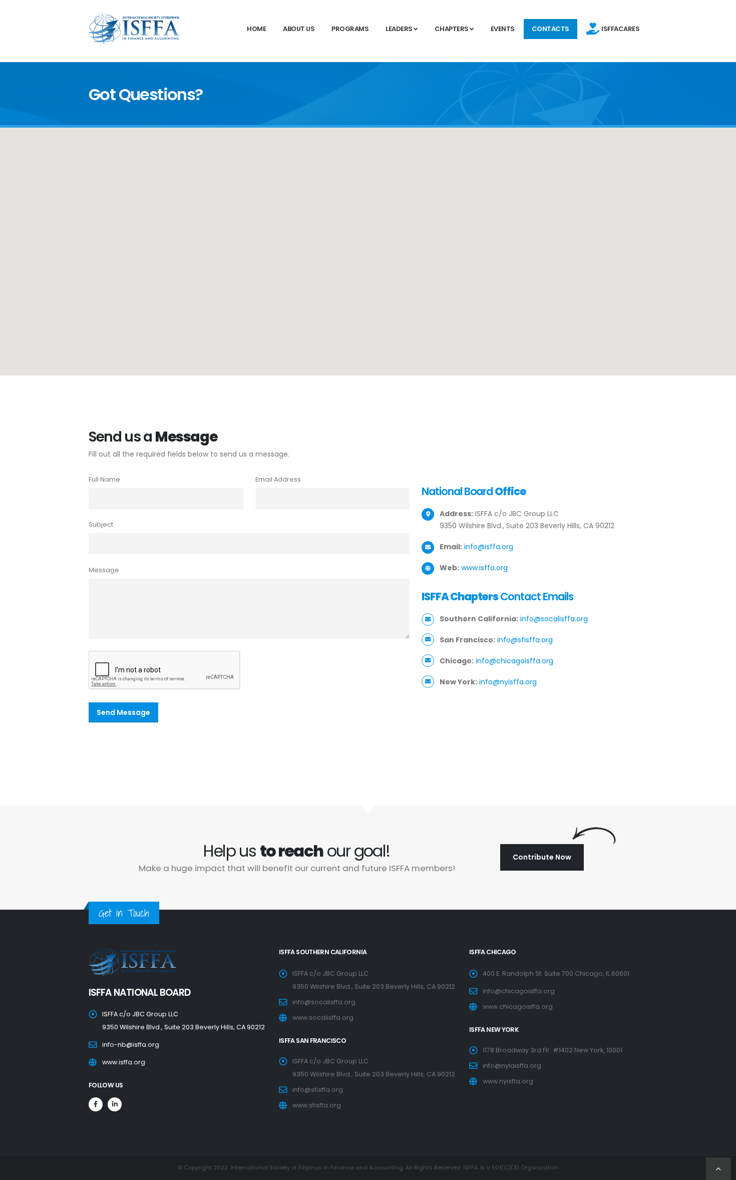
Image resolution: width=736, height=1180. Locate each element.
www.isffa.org (484, 568)
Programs (350, 29)
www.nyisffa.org (508, 1081)
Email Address (278, 479)
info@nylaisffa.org (512, 1065)
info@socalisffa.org (554, 619)
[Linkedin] (115, 1104)
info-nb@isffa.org (130, 1044)
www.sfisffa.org (316, 1105)
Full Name (104, 479)
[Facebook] (96, 1104)
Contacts (550, 29)
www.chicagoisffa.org (518, 1006)
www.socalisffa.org (322, 1017)
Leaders (400, 29)
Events (503, 29)
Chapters (452, 29)
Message (104, 570)
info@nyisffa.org (508, 682)
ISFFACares (619, 29)
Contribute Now (542, 857)
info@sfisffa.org (525, 640)
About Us (298, 29)
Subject (101, 524)
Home (256, 29)
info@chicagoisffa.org (514, 661)
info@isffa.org (488, 547)
